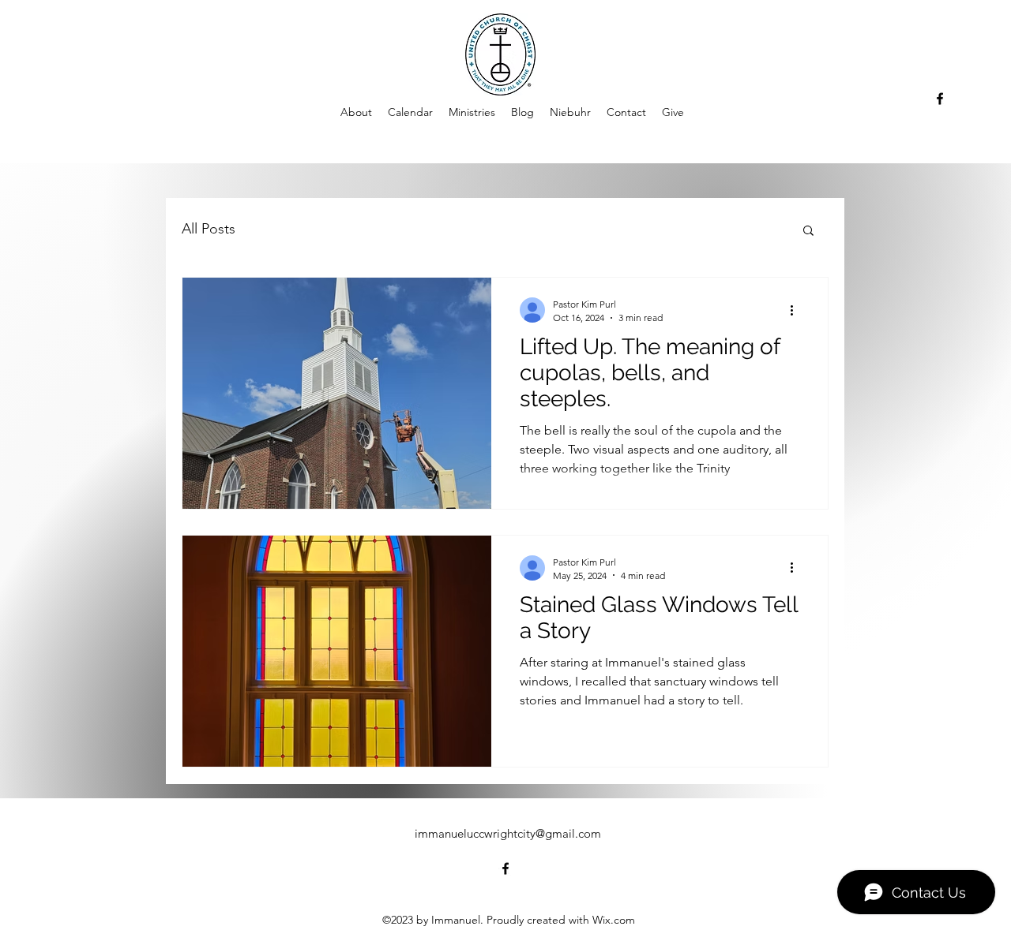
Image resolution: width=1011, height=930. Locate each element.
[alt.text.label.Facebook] (940, 98)
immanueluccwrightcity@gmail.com (508, 833)
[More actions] (796, 310)
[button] (808, 231)
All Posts (208, 228)
